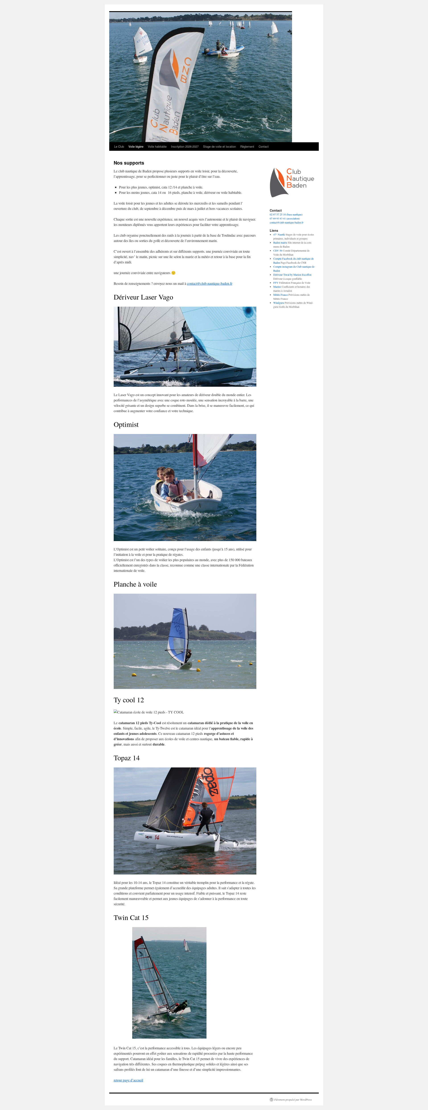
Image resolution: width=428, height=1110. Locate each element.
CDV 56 (277, 250)
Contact (264, 146)
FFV (275, 282)
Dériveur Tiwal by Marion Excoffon (292, 274)
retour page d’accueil (128, 1080)
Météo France (280, 294)
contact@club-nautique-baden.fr (209, 283)
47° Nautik (279, 234)
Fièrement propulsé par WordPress (293, 1099)
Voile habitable (157, 146)
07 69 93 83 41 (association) (285, 218)
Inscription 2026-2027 (185, 146)
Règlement (247, 146)
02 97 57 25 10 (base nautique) (286, 214)
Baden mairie (280, 242)
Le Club (119, 146)
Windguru (278, 302)
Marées (277, 286)
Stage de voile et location (219, 146)
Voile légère (135, 146)
